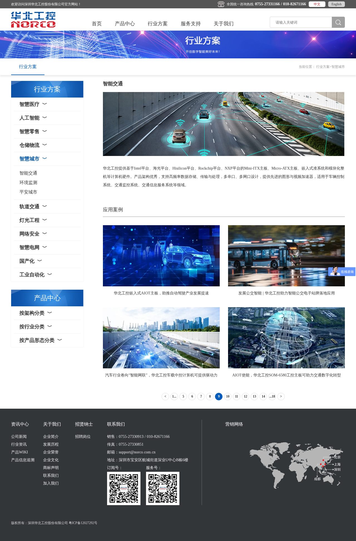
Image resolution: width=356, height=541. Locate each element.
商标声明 (51, 468)
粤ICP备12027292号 (83, 523)
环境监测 (28, 182)
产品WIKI (19, 452)
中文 (317, 4)
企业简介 (51, 437)
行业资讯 (19, 444)
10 (227, 396)
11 (236, 396)
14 (263, 396)
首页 (97, 23)
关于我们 (224, 23)
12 (245, 396)
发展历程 (51, 444)
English (337, 4)
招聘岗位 (83, 437)
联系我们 (51, 475)
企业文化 (51, 460)
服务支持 (191, 23)
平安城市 (28, 192)
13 (254, 396)
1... (174, 396)
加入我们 (51, 483)
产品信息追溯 (22, 460)
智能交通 (28, 173)
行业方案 (158, 23)
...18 (272, 396)
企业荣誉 (51, 452)
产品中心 (125, 23)
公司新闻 (19, 437)
